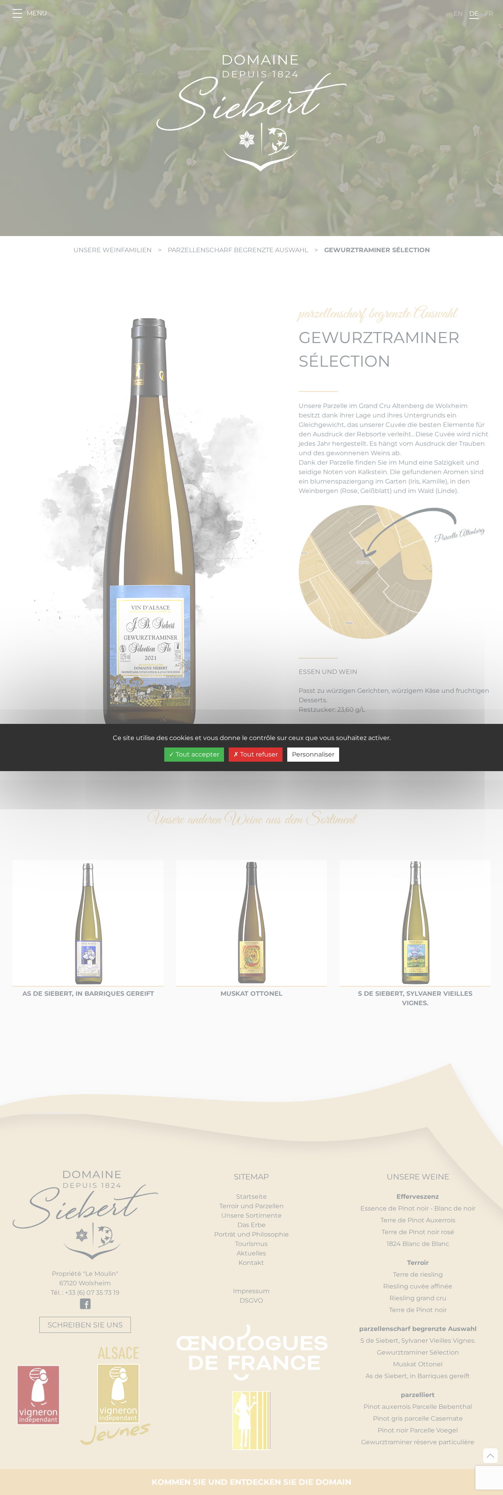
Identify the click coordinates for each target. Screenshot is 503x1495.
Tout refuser (258, 754)
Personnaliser (313, 754)
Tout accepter (196, 754)
